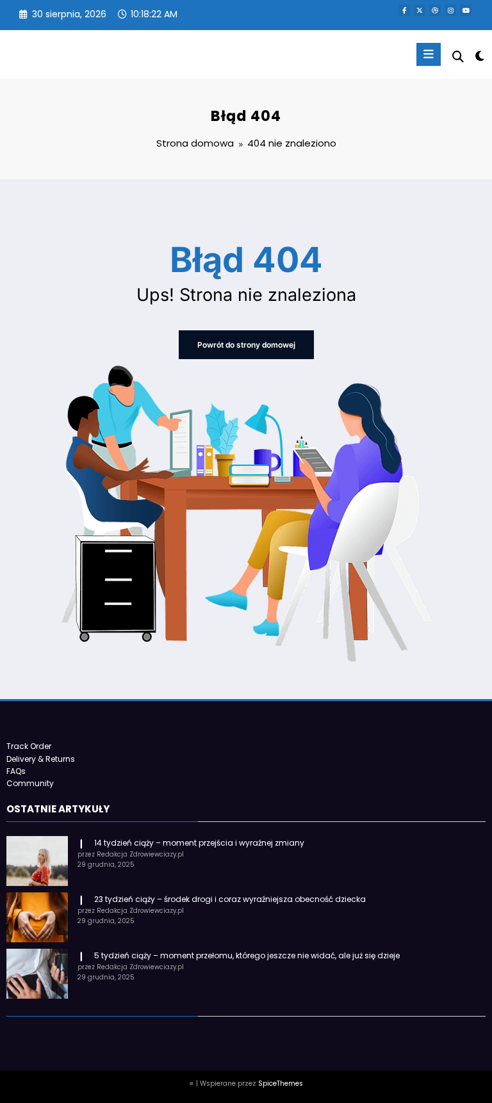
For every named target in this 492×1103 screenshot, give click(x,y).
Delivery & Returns (40, 758)
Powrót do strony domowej (246, 345)
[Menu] (428, 54)
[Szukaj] (458, 56)
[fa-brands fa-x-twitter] (419, 10)
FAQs (16, 771)
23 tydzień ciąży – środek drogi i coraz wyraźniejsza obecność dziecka (230, 899)
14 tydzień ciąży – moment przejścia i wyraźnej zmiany (199, 842)
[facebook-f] (404, 10)
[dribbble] (435, 10)
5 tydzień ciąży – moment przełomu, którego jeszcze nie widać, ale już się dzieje (247, 955)
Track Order (28, 746)
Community (30, 783)
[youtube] (466, 10)
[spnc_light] (478, 56)
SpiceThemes (280, 1083)
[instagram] (450, 10)
